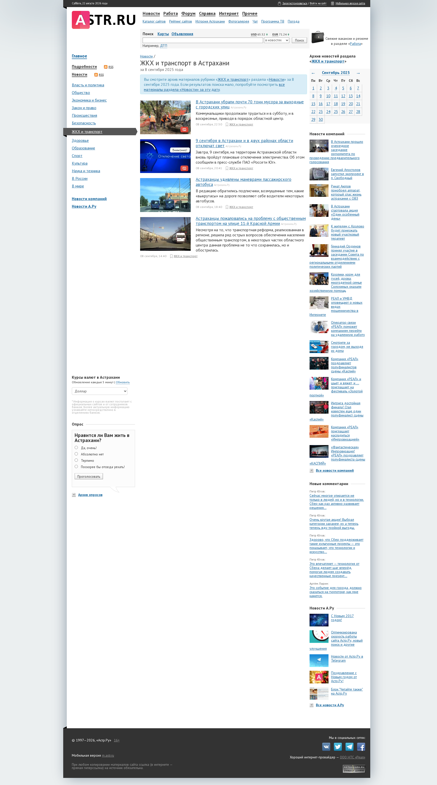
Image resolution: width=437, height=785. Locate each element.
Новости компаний (89, 198)
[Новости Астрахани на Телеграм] (348, 749)
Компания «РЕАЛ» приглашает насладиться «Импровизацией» (345, 433)
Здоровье (80, 140)
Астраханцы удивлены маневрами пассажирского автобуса (243, 182)
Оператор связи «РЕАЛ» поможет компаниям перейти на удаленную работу (348, 328)
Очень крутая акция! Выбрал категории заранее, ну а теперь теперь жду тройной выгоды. (334, 523)
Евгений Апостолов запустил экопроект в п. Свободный (347, 173)
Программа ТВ (272, 21)
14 (358, 95)
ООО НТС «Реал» (352, 757)
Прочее (249, 13)
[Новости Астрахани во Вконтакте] (325, 749)
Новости (151, 13)
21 (358, 103)
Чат (255, 21)
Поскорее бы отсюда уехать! (103, 467)
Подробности (84, 66)
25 (336, 111)
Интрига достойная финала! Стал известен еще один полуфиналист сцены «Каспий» (336, 411)
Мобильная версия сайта (350, 3)
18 (336, 103)
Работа (170, 13)
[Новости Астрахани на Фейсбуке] (360, 749)
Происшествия (84, 115)
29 (313, 119)
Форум (188, 13)
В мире (78, 185)
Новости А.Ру (84, 206)
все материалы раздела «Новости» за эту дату (214, 87)
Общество (81, 92)
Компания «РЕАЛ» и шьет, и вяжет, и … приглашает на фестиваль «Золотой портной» (336, 387)
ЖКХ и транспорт (87, 131)
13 (351, 95)
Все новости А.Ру (330, 705)
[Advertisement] (102, 292)
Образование (83, 147)
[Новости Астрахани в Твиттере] (336, 749)
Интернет (229, 13)
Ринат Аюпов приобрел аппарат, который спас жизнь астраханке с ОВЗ (346, 192)
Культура (80, 163)
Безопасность (84, 122)
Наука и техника (86, 170)
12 (343, 95)
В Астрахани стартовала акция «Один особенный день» (345, 212)
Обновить (123, 382)
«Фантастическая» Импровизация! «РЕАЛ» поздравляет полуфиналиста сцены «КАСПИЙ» (337, 455)
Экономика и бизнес (89, 100)
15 (313, 103)
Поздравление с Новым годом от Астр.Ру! (344, 677)
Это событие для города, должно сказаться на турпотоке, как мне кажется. (336, 591)
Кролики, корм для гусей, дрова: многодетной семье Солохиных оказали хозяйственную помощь (336, 282)
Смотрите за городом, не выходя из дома (347, 346)
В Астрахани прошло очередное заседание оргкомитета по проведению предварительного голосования (336, 151)
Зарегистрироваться (294, 3)
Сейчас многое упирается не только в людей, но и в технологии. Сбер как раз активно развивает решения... (337, 501)
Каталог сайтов (154, 21)
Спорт (77, 155)
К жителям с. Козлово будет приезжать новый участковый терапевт (347, 232)
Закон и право (84, 107)
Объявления (182, 33)
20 (351, 103)
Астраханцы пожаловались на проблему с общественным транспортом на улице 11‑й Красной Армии (251, 221)
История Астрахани (210, 21)
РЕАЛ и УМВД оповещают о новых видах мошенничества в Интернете (336, 306)
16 (321, 103)
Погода (293, 21)
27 (351, 111)
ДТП (163, 45)
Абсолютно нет (92, 454)
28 (358, 111)
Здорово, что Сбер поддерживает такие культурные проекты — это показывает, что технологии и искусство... (336, 545)
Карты (163, 33)
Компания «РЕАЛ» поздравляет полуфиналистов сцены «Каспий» (344, 365)
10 (328, 95)
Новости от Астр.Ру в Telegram (347, 658)
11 (336, 95)
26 (343, 111)
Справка (207, 13)
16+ (117, 740)
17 (328, 103)
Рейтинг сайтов (180, 21)
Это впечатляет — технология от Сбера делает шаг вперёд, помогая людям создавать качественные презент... (334, 569)
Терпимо (87, 460)
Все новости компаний (335, 470)
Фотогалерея (238, 21)
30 (321, 119)
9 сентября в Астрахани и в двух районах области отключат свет (244, 143)
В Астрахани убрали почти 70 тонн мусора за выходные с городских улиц (250, 104)
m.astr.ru (108, 755)
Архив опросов (90, 494)
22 (313, 111)
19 (343, 103)
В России (80, 178)
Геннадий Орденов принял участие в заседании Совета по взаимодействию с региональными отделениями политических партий (337, 256)
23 (321, 111)
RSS (110, 67)
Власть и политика (88, 84)
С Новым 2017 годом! (342, 618)
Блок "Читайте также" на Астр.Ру (347, 691)
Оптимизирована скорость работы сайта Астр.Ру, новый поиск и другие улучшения (336, 640)
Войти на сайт (318, 3)
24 (328, 111)
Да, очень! (89, 448)
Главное (79, 56)
